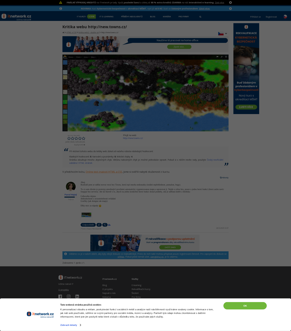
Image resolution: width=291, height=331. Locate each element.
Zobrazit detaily (68, 325)
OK (245, 305)
